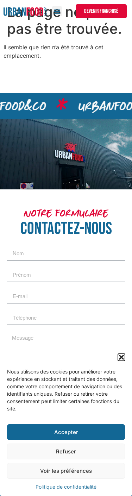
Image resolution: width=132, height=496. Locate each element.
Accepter (66, 432)
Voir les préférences (66, 470)
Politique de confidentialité (66, 487)
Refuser (66, 451)
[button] (121, 357)
